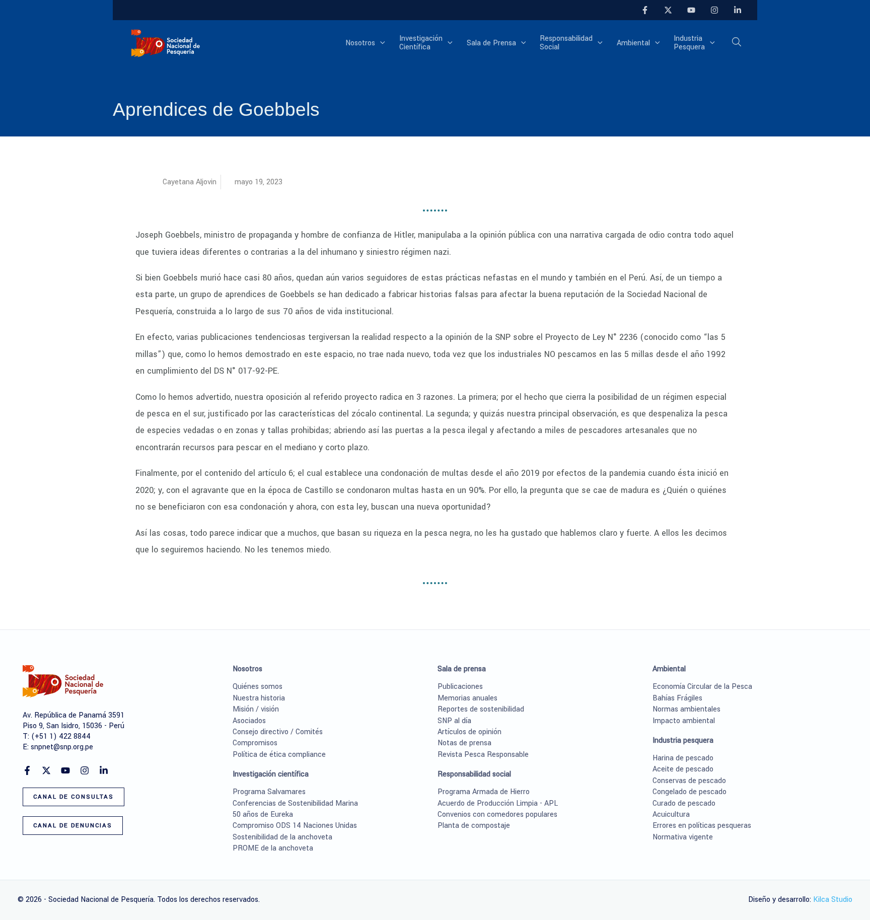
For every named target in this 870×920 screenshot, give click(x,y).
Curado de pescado (683, 803)
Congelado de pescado (689, 792)
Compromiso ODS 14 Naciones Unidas (295, 825)
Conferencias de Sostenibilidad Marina (295, 803)
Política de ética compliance (279, 754)
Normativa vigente (682, 837)
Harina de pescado (682, 758)
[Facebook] (645, 10)
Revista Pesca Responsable (483, 754)
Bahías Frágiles (677, 698)
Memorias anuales (467, 698)
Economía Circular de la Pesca (702, 686)
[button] (380, 43)
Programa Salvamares (269, 792)
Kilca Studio (832, 899)
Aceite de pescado (682, 769)
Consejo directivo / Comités (278, 732)
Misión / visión (256, 709)
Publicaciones (460, 686)
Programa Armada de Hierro (484, 792)
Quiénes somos (257, 686)
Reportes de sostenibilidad (481, 709)
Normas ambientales (686, 709)
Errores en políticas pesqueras (701, 825)
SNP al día (454, 721)
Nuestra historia (259, 698)
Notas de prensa (464, 743)
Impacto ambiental (683, 721)
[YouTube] (691, 10)
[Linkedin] (738, 10)
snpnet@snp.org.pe (62, 747)
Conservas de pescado (689, 780)
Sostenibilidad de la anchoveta (282, 837)
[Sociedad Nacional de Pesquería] (165, 42)
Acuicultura (671, 814)
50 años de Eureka (263, 814)
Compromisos (255, 743)
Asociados (249, 721)
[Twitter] (668, 10)
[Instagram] (714, 10)
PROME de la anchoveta (273, 848)
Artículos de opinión (469, 732)
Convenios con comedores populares (497, 814)
